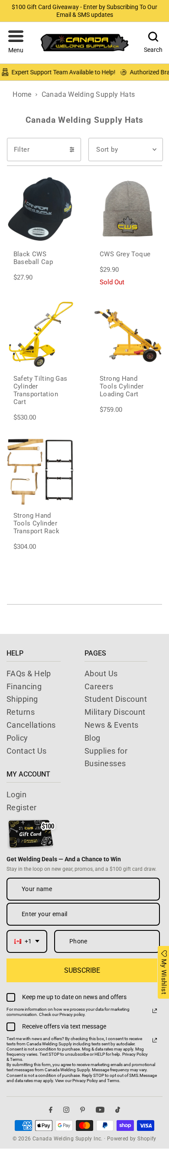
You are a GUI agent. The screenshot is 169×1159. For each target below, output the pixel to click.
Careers (98, 686)
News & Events (111, 724)
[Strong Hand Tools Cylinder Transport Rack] (41, 470)
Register (21, 807)
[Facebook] (50, 1109)
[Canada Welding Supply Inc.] (84, 42)
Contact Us (26, 750)
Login (16, 794)
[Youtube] (100, 1109)
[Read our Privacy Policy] (155, 1011)
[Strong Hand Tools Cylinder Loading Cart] (127, 333)
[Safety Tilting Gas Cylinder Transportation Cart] (41, 333)
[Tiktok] (117, 1109)
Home (22, 94)
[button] (15, 42)
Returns (20, 711)
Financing (24, 686)
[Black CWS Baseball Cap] (41, 209)
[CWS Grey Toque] (127, 209)
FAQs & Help (28, 673)
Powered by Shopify (131, 1139)
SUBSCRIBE (82, 970)
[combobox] (26, 941)
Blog (92, 737)
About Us (101, 673)
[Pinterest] (82, 1109)
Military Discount (115, 711)
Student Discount (115, 699)
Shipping (22, 699)
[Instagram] (66, 1109)
